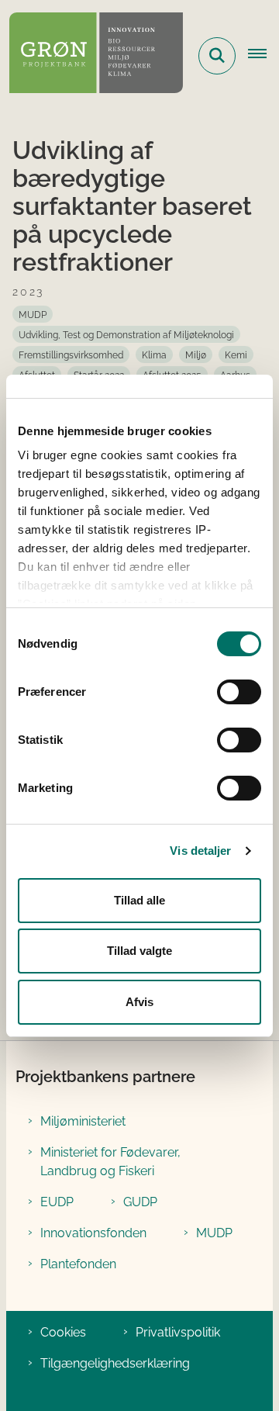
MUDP (214, 1233)
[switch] (239, 692)
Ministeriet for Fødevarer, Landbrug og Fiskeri (110, 1161)
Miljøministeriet (83, 1121)
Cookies (63, 1332)
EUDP (57, 1202)
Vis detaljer (200, 850)
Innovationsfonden (93, 1233)
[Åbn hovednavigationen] (263, 55)
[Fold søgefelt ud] (217, 55)
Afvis (139, 1001)
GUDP (140, 1202)
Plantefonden (78, 1264)
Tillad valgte (139, 950)
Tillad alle (139, 900)
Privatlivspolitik (178, 1332)
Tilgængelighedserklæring (115, 1363)
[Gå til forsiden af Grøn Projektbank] (91, 55)
